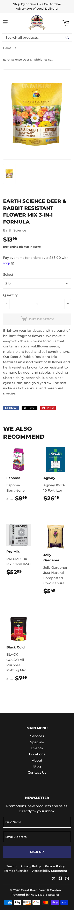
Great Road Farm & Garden (41, 890)
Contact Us (37, 772)
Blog (37, 766)
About (37, 760)
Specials (37, 742)
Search (11, 866)
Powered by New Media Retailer (35, 894)
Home (7, 47)
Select (8, 274)
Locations (37, 754)
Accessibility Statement (49, 870)
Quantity (10, 295)
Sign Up (37, 852)
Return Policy (55, 866)
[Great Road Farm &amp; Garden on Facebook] (60, 879)
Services (37, 736)
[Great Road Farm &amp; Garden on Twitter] (54, 879)
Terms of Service (16, 870)
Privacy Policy (31, 866)
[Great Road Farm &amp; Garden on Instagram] (67, 879)
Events (37, 748)
